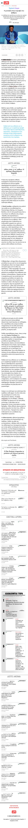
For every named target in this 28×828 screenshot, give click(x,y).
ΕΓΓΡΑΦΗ (23, 477)
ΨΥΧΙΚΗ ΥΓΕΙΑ (19, 462)
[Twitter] (26, 42)
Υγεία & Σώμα (14, 5)
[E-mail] (22, 55)
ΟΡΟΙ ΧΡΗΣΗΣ (6, 479)
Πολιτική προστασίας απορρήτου (17, 819)
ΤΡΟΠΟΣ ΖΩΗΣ (8, 5)
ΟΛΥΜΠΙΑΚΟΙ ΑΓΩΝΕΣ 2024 (9, 464)
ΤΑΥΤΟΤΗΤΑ (14, 806)
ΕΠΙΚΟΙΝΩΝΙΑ (14, 807)
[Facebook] (24, 42)
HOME (2, 5)
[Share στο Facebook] (23, 250)
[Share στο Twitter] (26, 250)
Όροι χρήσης (6, 819)
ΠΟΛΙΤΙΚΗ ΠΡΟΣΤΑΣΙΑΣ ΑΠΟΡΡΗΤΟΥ (17, 479)
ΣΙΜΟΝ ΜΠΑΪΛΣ (7, 59)
